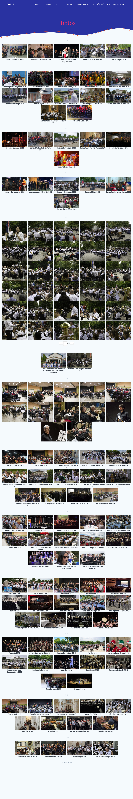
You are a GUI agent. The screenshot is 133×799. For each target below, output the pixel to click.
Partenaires (82, 4)
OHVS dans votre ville (116, 4)
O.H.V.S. (59, 4)
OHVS (10, 4)
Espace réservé (97, 4)
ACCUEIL (38, 4)
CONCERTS (49, 4)
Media (69, 4)
